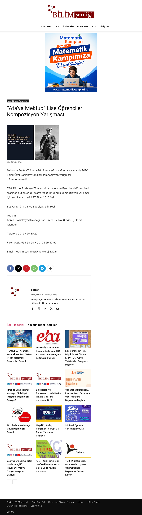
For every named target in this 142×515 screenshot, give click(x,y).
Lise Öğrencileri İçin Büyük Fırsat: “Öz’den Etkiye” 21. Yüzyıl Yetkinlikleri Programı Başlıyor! (76, 358)
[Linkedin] (46, 309)
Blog (94, 26)
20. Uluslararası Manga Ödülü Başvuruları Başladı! (18, 428)
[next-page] (14, 482)
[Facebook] (10, 268)
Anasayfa (46, 26)
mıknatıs (81, 502)
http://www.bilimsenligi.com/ (44, 294)
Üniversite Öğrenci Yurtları (61, 502)
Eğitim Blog (36, 505)
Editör (35, 289)
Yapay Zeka (82, 26)
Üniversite (68, 26)
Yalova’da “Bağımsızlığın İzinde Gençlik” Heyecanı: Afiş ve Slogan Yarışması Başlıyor (19, 468)
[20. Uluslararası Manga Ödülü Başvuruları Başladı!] (19, 413)
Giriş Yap (104, 26)
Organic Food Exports (17, 505)
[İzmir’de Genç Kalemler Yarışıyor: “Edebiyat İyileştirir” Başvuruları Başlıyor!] (19, 378)
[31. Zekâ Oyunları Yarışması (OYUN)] (78, 413)
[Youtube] (59, 309)
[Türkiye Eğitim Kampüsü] (71, 11)
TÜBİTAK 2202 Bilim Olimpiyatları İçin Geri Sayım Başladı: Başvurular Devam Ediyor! (76, 468)
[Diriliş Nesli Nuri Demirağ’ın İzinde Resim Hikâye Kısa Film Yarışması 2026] (48, 378)
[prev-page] (9, 482)
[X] (18, 268)
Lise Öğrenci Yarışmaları (18, 101)
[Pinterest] (26, 268)
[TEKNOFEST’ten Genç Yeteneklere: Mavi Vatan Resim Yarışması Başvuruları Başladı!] (19, 339)
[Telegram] (42, 268)
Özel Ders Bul (38, 502)
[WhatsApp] (34, 268)
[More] (50, 268)
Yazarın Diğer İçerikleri (42, 325)
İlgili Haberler (15, 325)
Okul (57, 26)
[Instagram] (40, 309)
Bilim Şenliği (94, 502)
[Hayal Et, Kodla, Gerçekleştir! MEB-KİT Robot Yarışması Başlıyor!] (48, 413)
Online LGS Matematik (17, 502)
